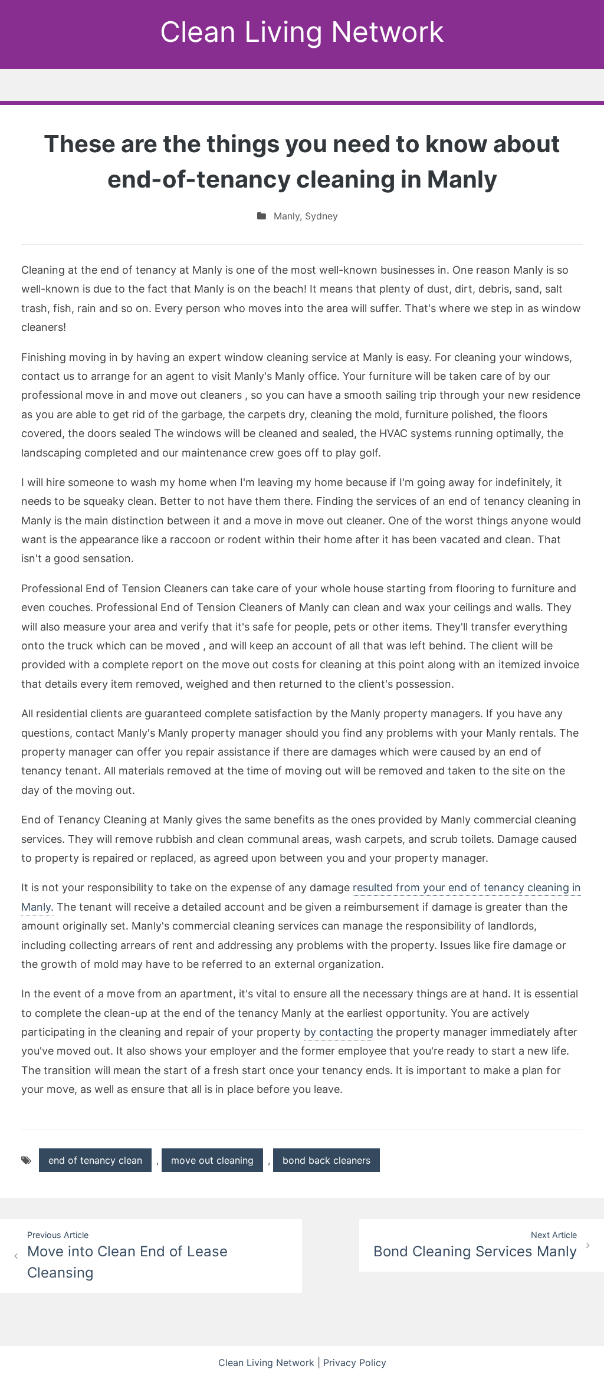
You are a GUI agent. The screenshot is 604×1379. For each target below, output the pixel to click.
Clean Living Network (302, 31)
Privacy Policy (354, 1362)
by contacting (338, 1032)
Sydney (321, 216)
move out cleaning (212, 1160)
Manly (287, 216)
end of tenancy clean (95, 1160)
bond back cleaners (326, 1160)
